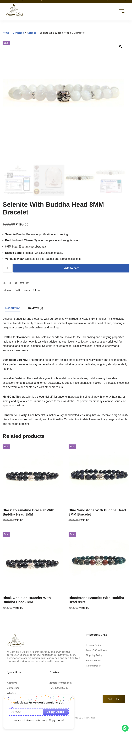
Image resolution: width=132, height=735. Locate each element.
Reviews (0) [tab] (35, 308)
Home (6, 32)
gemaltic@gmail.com (61, 682)
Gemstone (18, 32)
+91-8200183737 (59, 687)
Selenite (31, 32)
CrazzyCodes (88, 717)
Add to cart (71, 268)
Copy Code (55, 712)
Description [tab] (12, 308)
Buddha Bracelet (23, 290)
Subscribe (113, 699)
